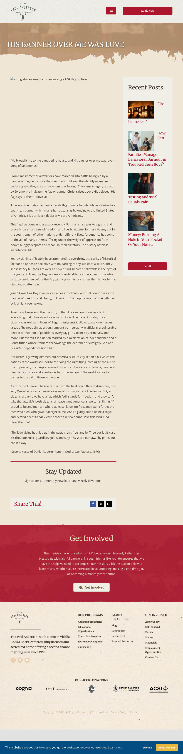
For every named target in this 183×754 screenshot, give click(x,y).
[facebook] (13, 660)
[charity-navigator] (125, 686)
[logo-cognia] (24, 686)
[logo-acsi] (158, 686)
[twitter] (20, 660)
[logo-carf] (57, 686)
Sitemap (134, 712)
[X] (101, 504)
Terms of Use (100, 712)
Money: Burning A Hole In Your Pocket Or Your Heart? (145, 239)
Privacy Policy (119, 712)
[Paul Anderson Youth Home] (23, 4)
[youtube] (27, 660)
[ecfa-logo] (91, 686)
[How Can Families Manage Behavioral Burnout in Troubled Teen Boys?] (141, 141)
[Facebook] (93, 504)
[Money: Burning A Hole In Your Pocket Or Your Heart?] (141, 221)
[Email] (109, 504)
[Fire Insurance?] (141, 110)
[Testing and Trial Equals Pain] (141, 183)
